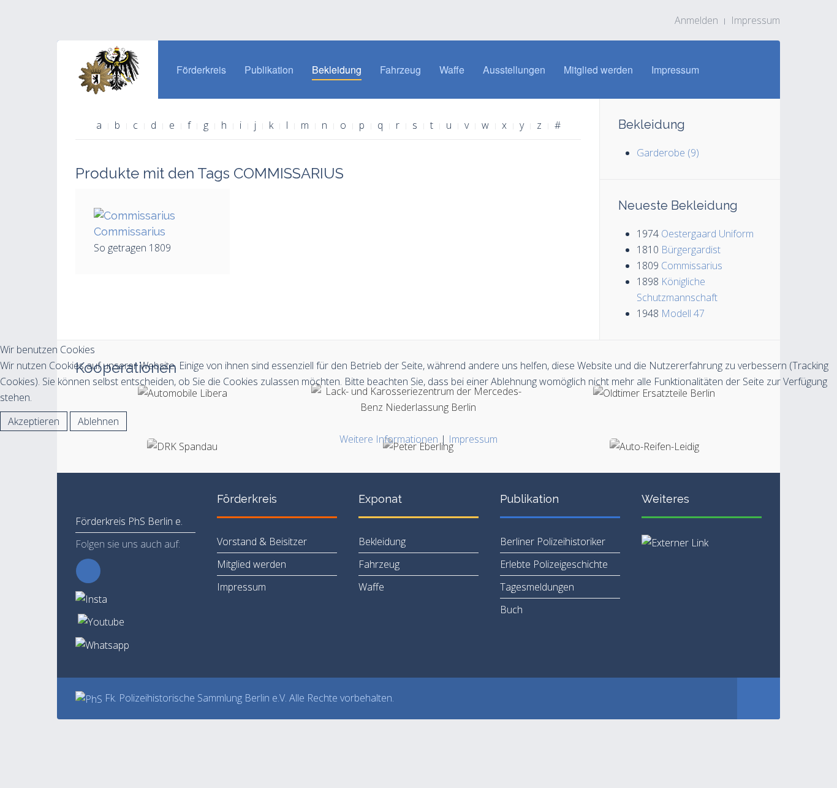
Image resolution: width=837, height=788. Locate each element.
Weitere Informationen (388, 439)
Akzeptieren (33, 421)
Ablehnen (98, 421)
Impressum (473, 439)
